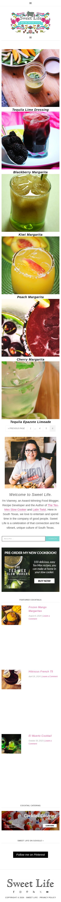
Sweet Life (30, 22)
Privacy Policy (48, 897)
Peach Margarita (30, 297)
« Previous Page (16, 428)
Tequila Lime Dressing (30, 109)
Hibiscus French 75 (41, 671)
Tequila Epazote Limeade (30, 422)
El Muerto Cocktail (40, 736)
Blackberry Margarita (30, 172)
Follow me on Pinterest (30, 854)
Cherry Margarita (30, 359)
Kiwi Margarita (31, 234)
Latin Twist (39, 509)
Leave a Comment (50, 676)
